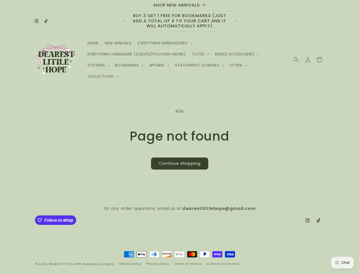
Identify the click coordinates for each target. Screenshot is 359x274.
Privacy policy (158, 264)
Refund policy (130, 264)
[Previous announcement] (123, 21)
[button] (165, 43)
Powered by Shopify (99, 264)
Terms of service (187, 264)
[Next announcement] (235, 21)
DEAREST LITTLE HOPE (65, 264)
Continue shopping (180, 163)
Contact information (223, 264)
